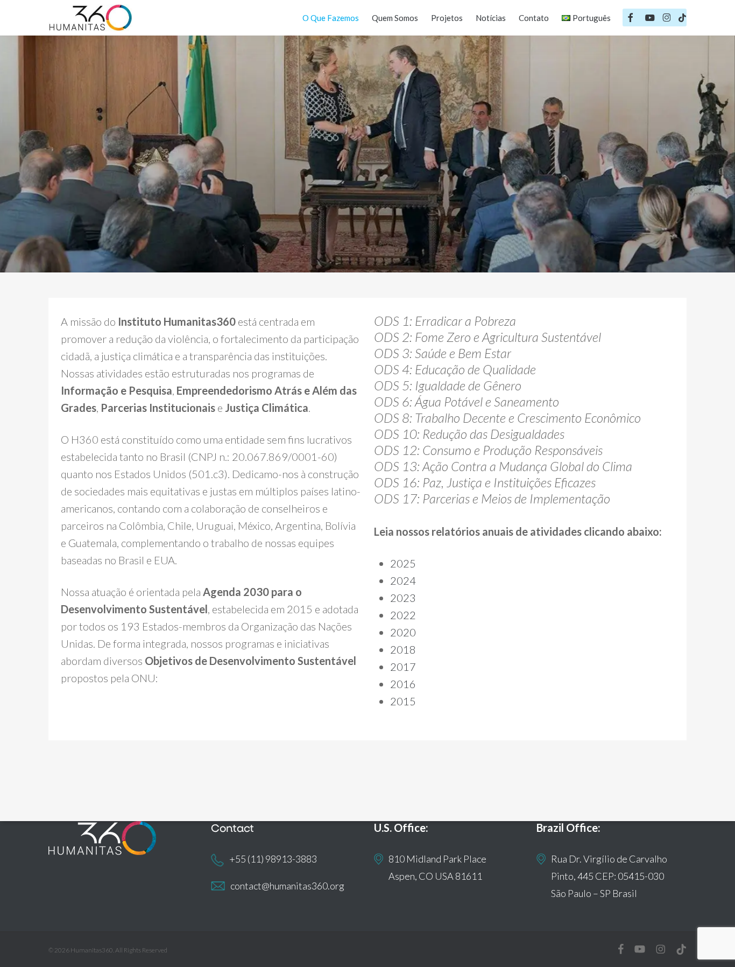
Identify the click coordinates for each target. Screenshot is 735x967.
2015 (403, 701)
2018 (403, 649)
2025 (403, 563)
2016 (403, 683)
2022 (403, 614)
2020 (403, 632)
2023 (403, 597)
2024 (403, 580)
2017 (403, 666)
